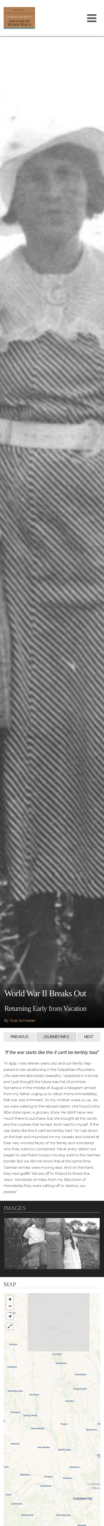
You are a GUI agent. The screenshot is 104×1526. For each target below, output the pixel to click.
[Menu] (91, 18)
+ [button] (10, 1299)
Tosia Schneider (22, 1020)
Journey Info (56, 1037)
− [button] (10, 1306)
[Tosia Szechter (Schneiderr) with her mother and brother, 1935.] (52, 1243)
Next (88, 1037)
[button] (10, 1316)
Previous (19, 1037)
